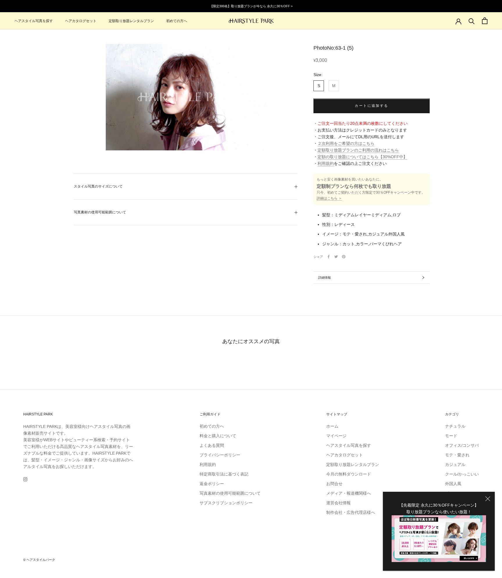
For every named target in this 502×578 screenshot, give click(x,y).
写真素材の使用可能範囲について (100, 212)
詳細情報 (324, 277)
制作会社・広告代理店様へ (350, 512)
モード (451, 435)
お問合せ (334, 483)
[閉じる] (487, 498)
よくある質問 (212, 445)
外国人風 (453, 483)
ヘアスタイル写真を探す (34, 21)
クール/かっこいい (462, 474)
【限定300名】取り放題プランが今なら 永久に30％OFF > (251, 6)
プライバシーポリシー (220, 455)
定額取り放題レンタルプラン (131, 21)
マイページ (336, 435)
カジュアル (455, 464)
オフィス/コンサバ (462, 445)
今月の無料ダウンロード (348, 474)
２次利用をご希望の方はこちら (346, 143)
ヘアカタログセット (80, 21)
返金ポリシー (212, 483)
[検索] (472, 21)
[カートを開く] (484, 20)
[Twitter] (336, 256)
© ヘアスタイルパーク (39, 559)
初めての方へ (176, 21)
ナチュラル (455, 426)
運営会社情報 (338, 502)
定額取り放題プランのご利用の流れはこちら (358, 150)
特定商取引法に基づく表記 (224, 474)
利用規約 (326, 163)
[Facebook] (328, 256)
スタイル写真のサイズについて (98, 186)
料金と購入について (218, 435)
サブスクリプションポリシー (226, 502)
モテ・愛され (457, 455)
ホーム (332, 426)
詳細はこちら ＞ (329, 199)
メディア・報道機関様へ (348, 493)
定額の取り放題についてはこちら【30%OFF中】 (362, 157)
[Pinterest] (343, 256)
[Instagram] (25, 479)
